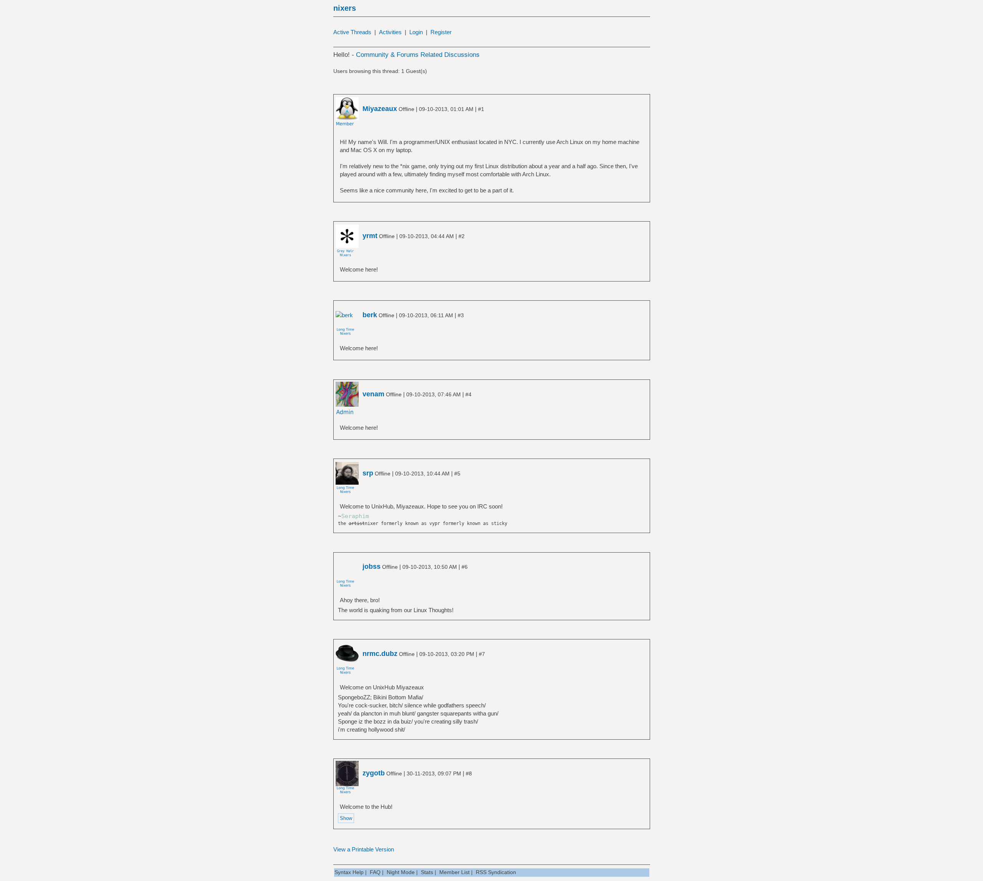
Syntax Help (349, 872)
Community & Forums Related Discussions (418, 54)
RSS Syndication (496, 872)
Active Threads (352, 32)
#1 (481, 109)
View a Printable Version (363, 849)
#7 (482, 654)
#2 (461, 236)
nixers (344, 8)
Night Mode (401, 872)
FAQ (375, 872)
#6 (465, 567)
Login (416, 32)
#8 (469, 773)
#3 (461, 315)
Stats (427, 872)
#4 (468, 394)
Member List (454, 872)
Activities (390, 32)
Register (441, 32)
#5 (457, 473)
